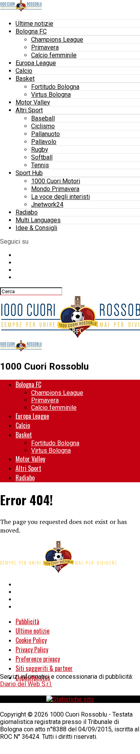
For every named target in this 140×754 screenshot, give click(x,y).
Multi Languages (38, 220)
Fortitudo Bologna (55, 86)
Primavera (45, 47)
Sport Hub (29, 173)
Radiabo (27, 212)
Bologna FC (31, 31)
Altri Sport (29, 110)
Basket (25, 78)
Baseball (43, 118)
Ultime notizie (34, 23)
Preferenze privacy (38, 659)
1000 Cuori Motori (55, 181)
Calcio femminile (54, 55)
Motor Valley (33, 102)
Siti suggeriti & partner (44, 668)
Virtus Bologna (51, 94)
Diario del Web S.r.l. (26, 684)
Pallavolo (43, 141)
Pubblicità (27, 621)
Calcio (24, 70)
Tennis (40, 165)
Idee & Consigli (36, 228)
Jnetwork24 (47, 204)
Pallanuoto (45, 134)
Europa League (36, 63)
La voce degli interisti (60, 196)
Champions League (57, 39)
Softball (41, 157)
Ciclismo (43, 126)
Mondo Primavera (55, 189)
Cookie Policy (31, 640)
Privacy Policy (32, 649)
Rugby (39, 149)
